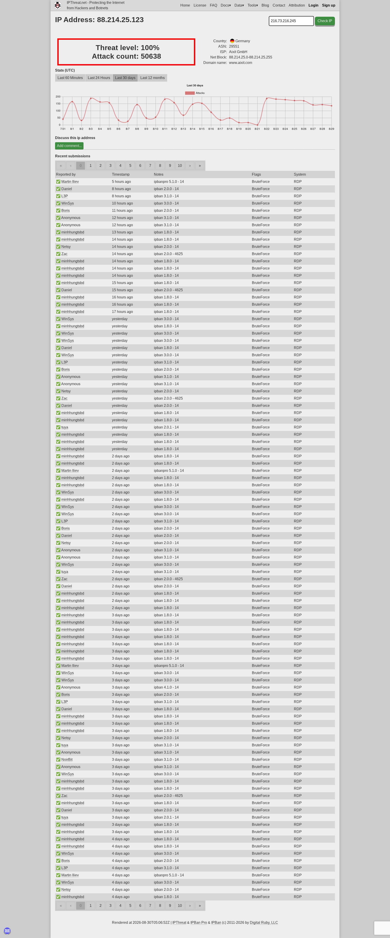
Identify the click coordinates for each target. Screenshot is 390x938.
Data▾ (239, 5)
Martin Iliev (70, 182)
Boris (65, 210)
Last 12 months (152, 78)
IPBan (216, 922)
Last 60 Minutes (70, 78)
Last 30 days (125, 78)
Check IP (325, 21)
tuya (64, 427)
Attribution (297, 5)
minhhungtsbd (72, 232)
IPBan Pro (198, 922)
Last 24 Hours (99, 78)
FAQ (213, 5)
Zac (64, 254)
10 (180, 166)
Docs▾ (226, 5)
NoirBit (66, 759)
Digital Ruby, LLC (264, 922)
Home (185, 5)
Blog (265, 5)
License (200, 5)
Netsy (66, 247)
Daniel (66, 189)
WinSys (67, 203)
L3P (64, 196)
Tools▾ (253, 5)
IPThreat (179, 922)
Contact (279, 5)
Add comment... (69, 146)
